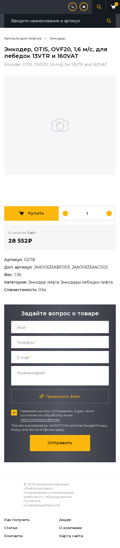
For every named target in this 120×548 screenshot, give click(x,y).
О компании (70, 527)
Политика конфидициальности (41, 503)
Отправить (60, 442)
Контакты (13, 536)
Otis (42, 289)
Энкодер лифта (44, 282)
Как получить (17, 519)
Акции (65, 519)
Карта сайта (71, 536)
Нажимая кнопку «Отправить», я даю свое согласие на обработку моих (57, 415)
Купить (36, 213)
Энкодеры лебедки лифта (86, 282)
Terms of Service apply (46, 429)
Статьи (10, 527)
